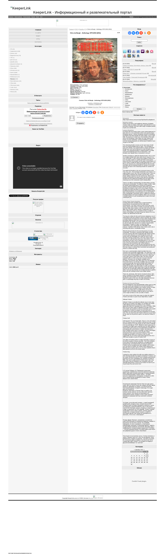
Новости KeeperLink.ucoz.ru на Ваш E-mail (38, 121)
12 (136, 458)
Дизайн (12, 62)
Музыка (12, 79)
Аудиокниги (13, 51)
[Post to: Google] (133, 51)
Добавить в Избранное (15, 251)
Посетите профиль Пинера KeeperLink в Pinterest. (38, 123)
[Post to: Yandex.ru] (124, 55)
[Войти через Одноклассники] (102, 112)
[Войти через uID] (83, 112)
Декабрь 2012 (139, 449)
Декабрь (81, 29)
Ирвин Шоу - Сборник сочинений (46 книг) (135, 73)
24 (131, 462)
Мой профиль (18, 16)
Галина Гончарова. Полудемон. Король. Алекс (136, 65)
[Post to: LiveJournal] (133, 55)
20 (139, 460)
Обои (11, 83)
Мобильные (13, 76)
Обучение (13, 85)
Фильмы (12, 89)
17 (131, 460)
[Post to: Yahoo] (142, 51)
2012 (76, 29)
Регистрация (26, 16)
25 (134, 462)
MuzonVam (95, 107)
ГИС (11, 57)
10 (131, 458)
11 (134, 458)
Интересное (13, 70)
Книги (11, 72)
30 (147, 462)
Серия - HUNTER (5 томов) (130, 69)
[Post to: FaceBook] (129, 51)
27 (139, 462)
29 (144, 462)
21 (142, 460)
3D (11, 49)
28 (142, 462)
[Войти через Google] (98, 112)
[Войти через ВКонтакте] (86, 112)
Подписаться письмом (38, 118)
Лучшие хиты (105, 107)
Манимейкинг (14, 74)
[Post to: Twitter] (124, 51)
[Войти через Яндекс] (94, 112)
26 (136, 462)
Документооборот (15, 64)
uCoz (91, 498)
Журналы (13, 66)
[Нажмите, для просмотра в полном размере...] (94, 82)
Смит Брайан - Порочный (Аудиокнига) (134, 77)
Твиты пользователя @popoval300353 (38, 103)
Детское (12, 59)
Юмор (12, 91)
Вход (37, 16)
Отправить (80, 123)
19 (136, 460)
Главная (11, 16)
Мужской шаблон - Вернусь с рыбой (133, 81)
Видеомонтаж (14, 55)
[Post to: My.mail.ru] (129, 55)
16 (147, 458)
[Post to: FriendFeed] (138, 51)
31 (131, 464)
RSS (41, 16)
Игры (11, 68)
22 (144, 460)
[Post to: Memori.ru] (151, 51)
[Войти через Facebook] (90, 112)
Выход (33, 16)
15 (144, 458)
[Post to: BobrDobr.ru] (147, 51)
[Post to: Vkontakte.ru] (138, 55)
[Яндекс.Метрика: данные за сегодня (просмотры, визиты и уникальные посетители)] (38, 235)
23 (147, 460)
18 (134, 460)
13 (139, 458)
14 (142, 458)
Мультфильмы (14, 81)
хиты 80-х (75, 108)
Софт (11, 87)
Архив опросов (134, 110)
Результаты (125, 110)
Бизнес (12, 53)
